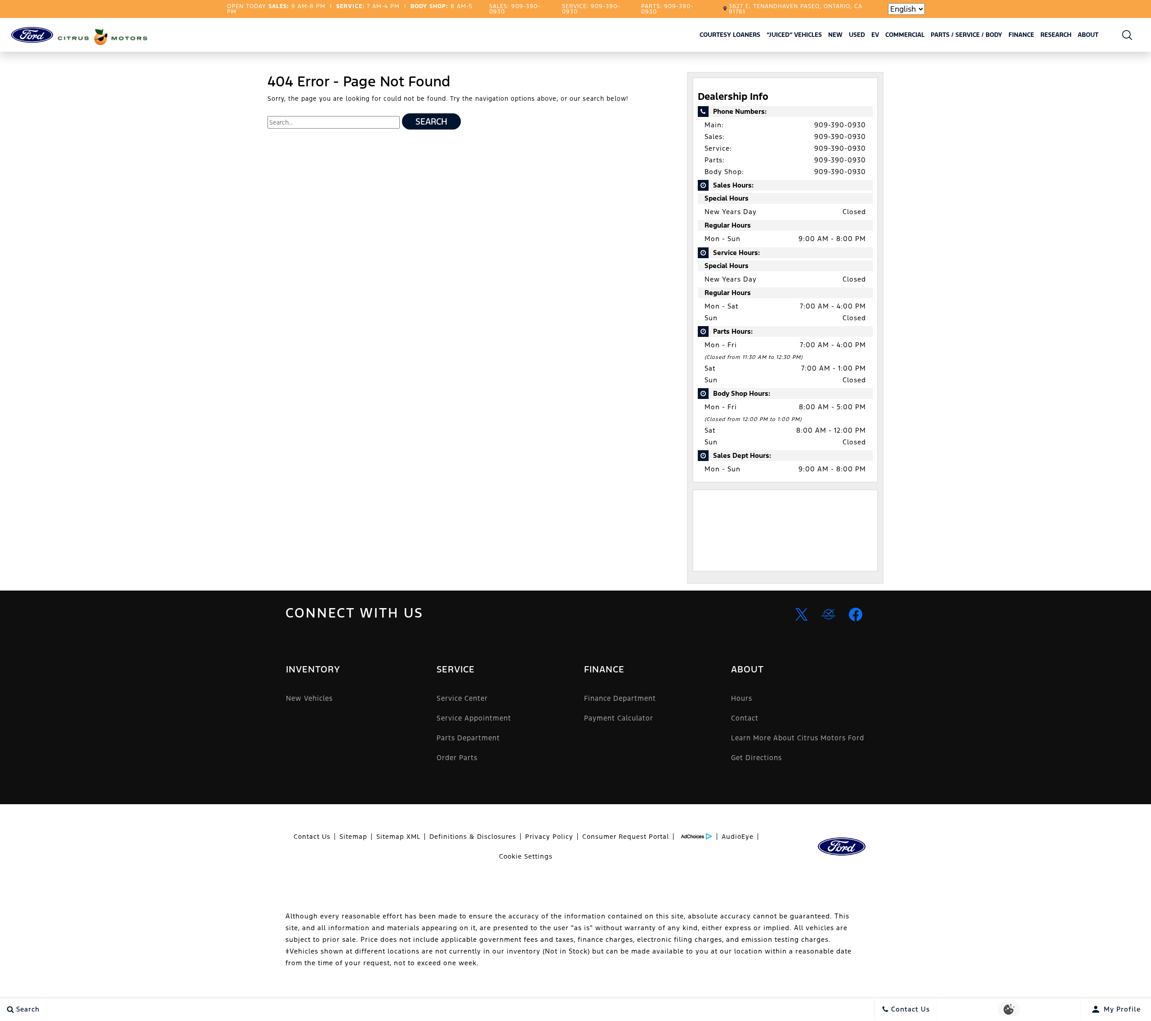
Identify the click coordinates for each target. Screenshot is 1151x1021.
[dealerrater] (829, 614)
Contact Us (312, 837)
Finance (1021, 35)
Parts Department (468, 738)
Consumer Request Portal (625, 837)
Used (857, 35)
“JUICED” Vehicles (794, 35)
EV (875, 35)
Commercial (904, 35)
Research (1055, 36)
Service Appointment (474, 718)
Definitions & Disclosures (472, 837)
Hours (741, 698)
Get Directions (756, 757)
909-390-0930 (840, 125)
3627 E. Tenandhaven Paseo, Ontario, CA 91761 (795, 9)
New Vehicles (309, 698)
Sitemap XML (398, 837)
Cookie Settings (526, 856)
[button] (1127, 35)
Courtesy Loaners (730, 35)
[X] (802, 614)
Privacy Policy (549, 837)
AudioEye (738, 837)
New (835, 35)
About (1088, 35)
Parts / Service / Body (966, 35)
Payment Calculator (618, 718)
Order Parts (457, 757)
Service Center (462, 698)
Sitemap (353, 837)
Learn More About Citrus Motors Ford (797, 738)
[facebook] (855, 614)
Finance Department (620, 698)
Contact (744, 718)
